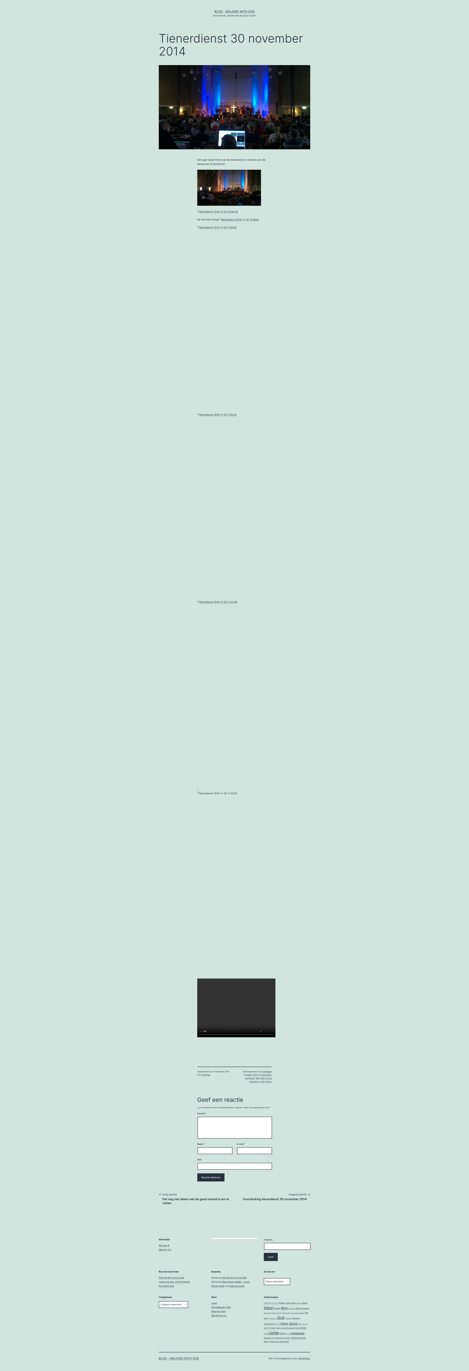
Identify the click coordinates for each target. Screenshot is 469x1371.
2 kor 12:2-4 (274, 1303)
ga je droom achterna (297, 1313)
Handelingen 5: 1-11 (272, 1324)
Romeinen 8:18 (270, 1338)
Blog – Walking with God (179, 1358)
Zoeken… (269, 1239)
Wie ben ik (164, 1245)
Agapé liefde (290, 1303)
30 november (265, 1075)
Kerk (258, 1078)
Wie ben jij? (284, 1342)
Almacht (298, 1303)
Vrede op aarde (236, 1286)
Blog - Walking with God (234, 11)
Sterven (287, 1338)
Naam (201, 1144)
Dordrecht (250, 1078)
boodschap (291, 1308)
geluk (266, 1318)
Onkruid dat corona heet (171, 1277)
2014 (256, 1075)
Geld (306, 1313)
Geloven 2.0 (165, 1249)
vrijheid (294, 1338)
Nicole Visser (218, 1286)
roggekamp (297, 1333)
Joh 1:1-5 (305, 1324)
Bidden (305, 1303)
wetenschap (274, 1342)
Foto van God (286, 1313)
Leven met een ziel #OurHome (174, 1282)
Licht (266, 1333)
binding (277, 1308)
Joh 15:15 (268, 1328)
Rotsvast (279, 1338)
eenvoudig (267, 1313)
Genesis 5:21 (273, 1318)
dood (298, 1308)
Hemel (284, 1323)
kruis (297, 1328)
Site (199, 1159)
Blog (284, 1308)
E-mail (241, 1144)
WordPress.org (219, 1315)
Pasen (282, 1333)
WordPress (304, 1358)
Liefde (273, 1333)
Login (214, 1303)
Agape (282, 1303)
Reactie (202, 1113)
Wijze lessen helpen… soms (235, 1282)
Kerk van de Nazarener (285, 1328)
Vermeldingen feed (221, 1307)
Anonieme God (166, 1286)
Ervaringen (267, 1071)
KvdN (262, 1081)
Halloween (296, 1318)
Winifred (206, 1075)
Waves (269, 1081)
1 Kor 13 (267, 1303)
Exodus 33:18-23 (276, 1313)
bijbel (268, 1308)
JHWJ (299, 1324)
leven (303, 1327)
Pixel (288, 1334)
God (280, 1317)
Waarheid (302, 1338)
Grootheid (288, 1318)
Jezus (293, 1323)
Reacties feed (218, 1311)
